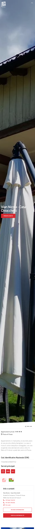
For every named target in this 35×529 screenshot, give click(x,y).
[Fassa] (3, 4)
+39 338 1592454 (10, 503)
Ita (32, 3)
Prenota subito (8, 216)
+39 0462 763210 (10, 500)
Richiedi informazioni (17, 510)
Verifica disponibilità (17, 515)
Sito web (7, 505)
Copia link (29, 426)
